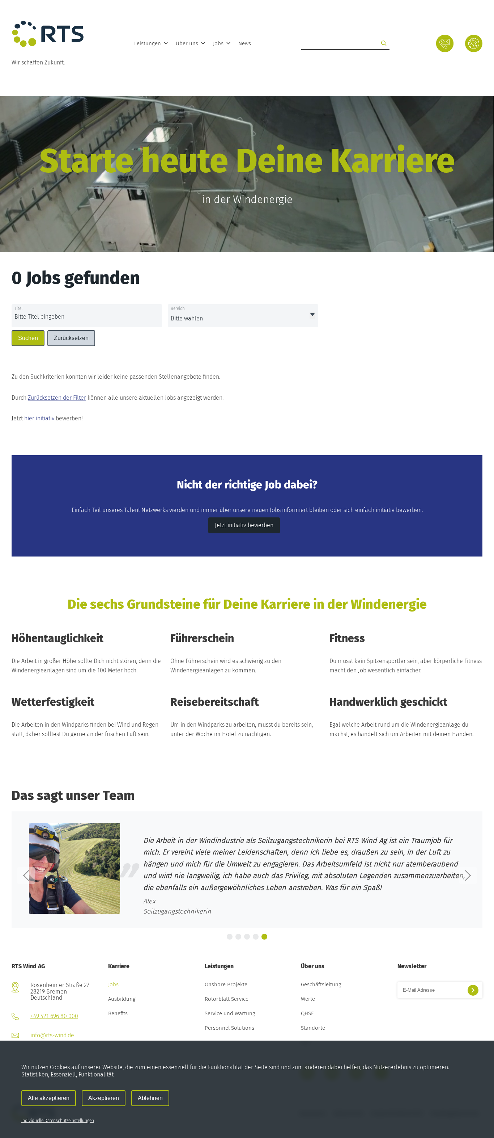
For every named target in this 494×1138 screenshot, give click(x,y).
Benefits (118, 1014)
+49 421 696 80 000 (54, 1016)
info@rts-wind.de (52, 1035)
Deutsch (473, 45)
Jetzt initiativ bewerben (244, 525)
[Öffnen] (312, 315)
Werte (308, 999)
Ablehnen (150, 1098)
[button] (26, 875)
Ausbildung (122, 999)
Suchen (28, 338)
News (244, 43)
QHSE (307, 1014)
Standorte (313, 1028)
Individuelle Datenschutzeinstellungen (57, 1120)
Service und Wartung (230, 1014)
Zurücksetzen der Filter (57, 397)
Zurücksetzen (71, 338)
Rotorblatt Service (226, 999)
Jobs (218, 43)
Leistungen (147, 43)
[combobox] (69, 317)
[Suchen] (383, 43)
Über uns (187, 43)
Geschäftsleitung (321, 985)
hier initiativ (40, 418)
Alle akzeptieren (48, 1098)
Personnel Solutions (229, 1028)
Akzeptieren (103, 1098)
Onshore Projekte (226, 985)
